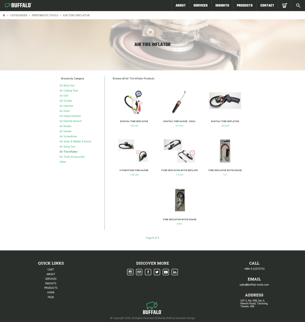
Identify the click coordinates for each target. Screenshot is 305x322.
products (51, 287)
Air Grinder (66, 100)
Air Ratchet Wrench (71, 121)
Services (200, 5)
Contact (267, 5)
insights (50, 283)
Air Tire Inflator (69, 151)
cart (50, 269)
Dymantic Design (185, 318)
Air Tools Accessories (72, 156)
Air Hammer (66, 105)
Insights (222, 5)
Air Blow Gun (67, 85)
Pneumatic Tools (45, 15)
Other (63, 161)
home (50, 292)
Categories (18, 15)
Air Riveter (65, 126)
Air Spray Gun (67, 146)
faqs (51, 297)
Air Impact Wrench (70, 116)
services (51, 278)
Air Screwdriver (68, 136)
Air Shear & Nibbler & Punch (75, 141)
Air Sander (66, 131)
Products (245, 5)
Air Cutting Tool (69, 90)
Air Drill (64, 95)
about (51, 274)
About (181, 5)
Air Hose (64, 110)
